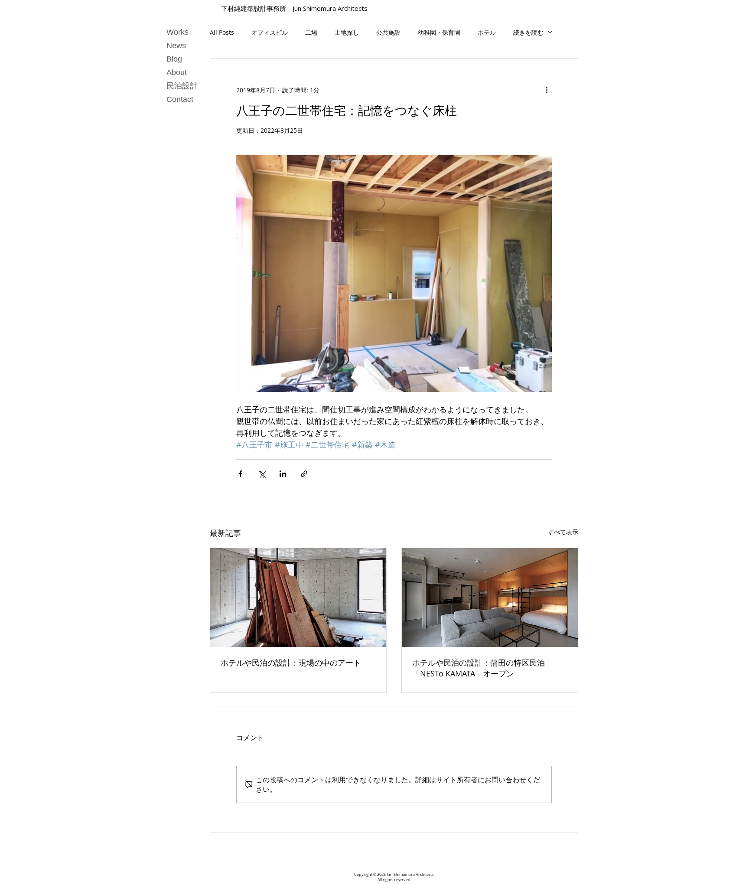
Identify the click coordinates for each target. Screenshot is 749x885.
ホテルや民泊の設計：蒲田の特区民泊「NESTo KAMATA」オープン (478, 668)
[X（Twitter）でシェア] (261, 474)
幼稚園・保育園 (439, 32)
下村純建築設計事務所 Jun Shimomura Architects (294, 8)
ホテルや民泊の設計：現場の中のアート (291, 662)
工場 (311, 32)
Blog (174, 59)
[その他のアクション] (546, 90)
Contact (179, 99)
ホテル (487, 32)
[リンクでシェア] (304, 474)
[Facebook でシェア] (240, 474)
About (176, 72)
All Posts (222, 32)
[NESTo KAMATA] (490, 597)
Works (177, 32)
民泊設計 (182, 86)
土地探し (347, 32)
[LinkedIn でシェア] (283, 474)
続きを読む (528, 32)
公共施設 (388, 32)
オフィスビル (269, 32)
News (176, 45)
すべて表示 (563, 532)
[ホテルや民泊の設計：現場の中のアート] (298, 597)
